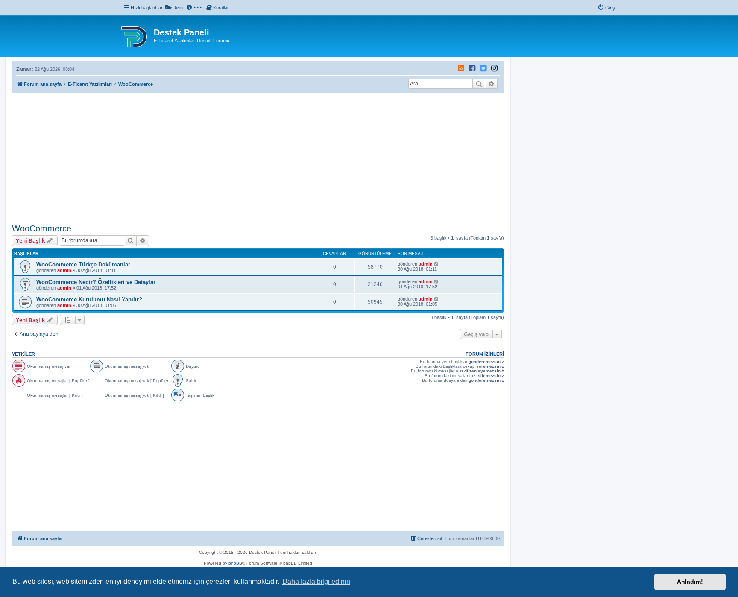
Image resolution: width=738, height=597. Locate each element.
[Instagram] (472, 69)
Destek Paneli (181, 32)
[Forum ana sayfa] (135, 35)
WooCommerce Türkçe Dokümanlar (83, 264)
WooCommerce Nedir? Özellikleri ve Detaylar (95, 282)
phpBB (235, 563)
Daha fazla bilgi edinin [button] (316, 581)
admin (64, 270)
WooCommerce (41, 228)
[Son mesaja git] (436, 263)
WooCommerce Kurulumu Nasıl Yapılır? (89, 299)
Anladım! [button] (690, 581)
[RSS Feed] (461, 69)
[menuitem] (174, 8)
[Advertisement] (258, 157)
